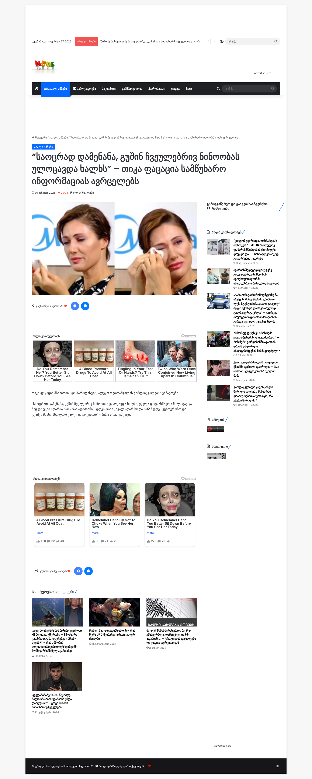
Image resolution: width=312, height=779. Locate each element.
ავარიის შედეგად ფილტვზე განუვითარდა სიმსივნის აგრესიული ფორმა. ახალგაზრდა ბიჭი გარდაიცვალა (256, 276)
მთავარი (40, 137)
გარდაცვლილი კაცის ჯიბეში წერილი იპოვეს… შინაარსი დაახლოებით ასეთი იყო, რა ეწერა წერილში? (253, 394)
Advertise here (262, 73)
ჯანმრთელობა (132, 88)
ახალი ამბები (57, 88)
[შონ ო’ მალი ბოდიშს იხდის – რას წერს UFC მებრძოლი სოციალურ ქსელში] (114, 612)
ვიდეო (175, 88)
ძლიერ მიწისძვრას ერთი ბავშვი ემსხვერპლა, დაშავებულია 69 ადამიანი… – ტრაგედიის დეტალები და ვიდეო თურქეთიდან (171, 636)
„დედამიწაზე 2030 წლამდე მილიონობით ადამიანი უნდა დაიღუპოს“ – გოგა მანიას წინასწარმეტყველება (52, 701)
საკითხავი (109, 88)
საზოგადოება (86, 88)
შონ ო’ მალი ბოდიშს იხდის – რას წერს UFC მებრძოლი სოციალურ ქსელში (112, 634)
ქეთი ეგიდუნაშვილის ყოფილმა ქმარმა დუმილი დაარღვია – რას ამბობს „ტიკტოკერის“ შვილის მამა (256, 369)
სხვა (189, 88)
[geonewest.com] (44, 64)
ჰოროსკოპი (156, 88)
